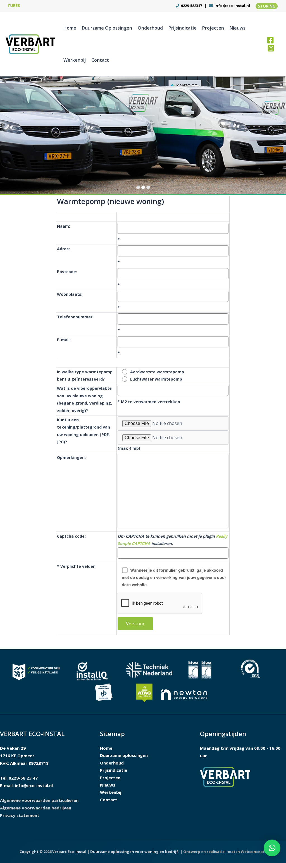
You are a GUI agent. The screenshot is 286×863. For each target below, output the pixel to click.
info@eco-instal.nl (232, 5)
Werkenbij (74, 60)
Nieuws (238, 28)
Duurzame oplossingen (107, 28)
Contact (100, 60)
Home (69, 28)
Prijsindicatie (182, 28)
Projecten (213, 28)
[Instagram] (271, 48)
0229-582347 (191, 5)
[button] (267, 6)
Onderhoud (150, 28)
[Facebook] (270, 40)
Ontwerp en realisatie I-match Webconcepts (225, 851)
